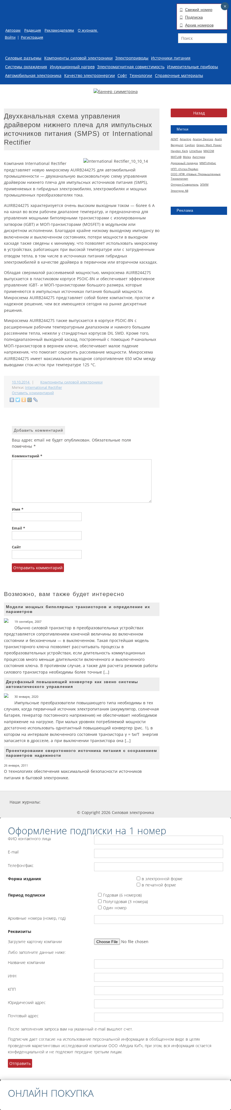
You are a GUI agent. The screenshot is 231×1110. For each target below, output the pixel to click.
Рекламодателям (59, 30)
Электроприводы (131, 58)
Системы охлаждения (26, 66)
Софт (122, 75)
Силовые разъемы (23, 58)
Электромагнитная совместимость (131, 66)
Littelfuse (195, 151)
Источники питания (170, 58)
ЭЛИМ (204, 184)
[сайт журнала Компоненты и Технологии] (128, 802)
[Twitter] (18, 399)
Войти (10, 37)
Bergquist (177, 145)
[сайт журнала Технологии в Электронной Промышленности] (94, 802)
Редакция (32, 30)
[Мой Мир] (30, 399)
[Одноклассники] (24, 399)
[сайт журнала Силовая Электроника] (59, 802)
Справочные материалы (179, 75)
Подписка (194, 17)
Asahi (218, 139)
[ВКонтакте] (12, 399)
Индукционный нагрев (72, 66)
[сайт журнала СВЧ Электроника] (207, 802)
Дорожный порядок (184, 163)
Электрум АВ (179, 191)
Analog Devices (203, 139)
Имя (17, 509)
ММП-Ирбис (207, 163)
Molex (187, 157)
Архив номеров (199, 25)
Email (18, 528)
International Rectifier (43, 387)
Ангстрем (198, 157)
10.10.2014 (21, 382)
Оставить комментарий (33, 392)
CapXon (190, 145)
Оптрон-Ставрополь (185, 184)
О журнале (88, 30)
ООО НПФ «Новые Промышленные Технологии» (196, 176)
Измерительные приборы (192, 66)
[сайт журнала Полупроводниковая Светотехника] (168, 802)
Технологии (141, 75)
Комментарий (27, 456)
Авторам (13, 30)
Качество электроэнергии (89, 75)
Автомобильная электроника (33, 75)
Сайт (16, 547)
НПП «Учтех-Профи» (184, 169)
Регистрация (32, 37)
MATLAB (176, 157)
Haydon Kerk (179, 151)
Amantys (185, 139)
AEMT (174, 139)
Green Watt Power (209, 145)
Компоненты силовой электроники (78, 58)
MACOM (208, 151)
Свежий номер (198, 9)
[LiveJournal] (36, 399)
